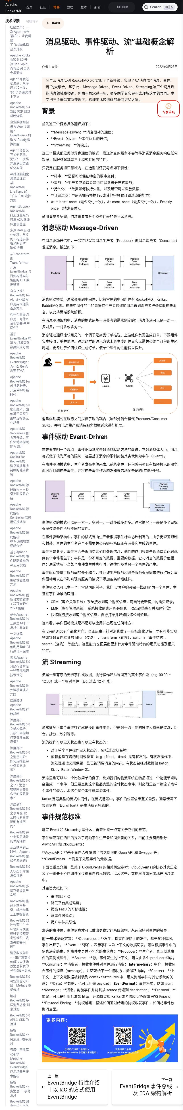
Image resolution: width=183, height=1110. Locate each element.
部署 (97, 7)
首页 (29, 7)
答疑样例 (32, 21)
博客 (56, 7)
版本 (84, 7)
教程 (70, 7)
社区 (43, 7)
